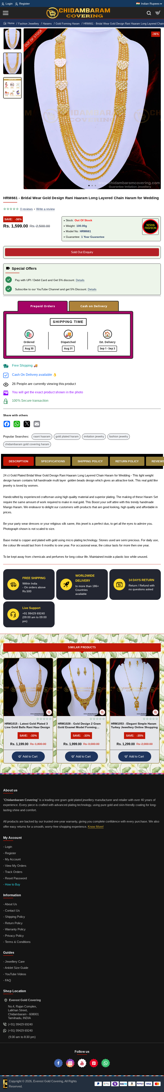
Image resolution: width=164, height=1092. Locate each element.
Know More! (96, 826)
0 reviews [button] (26, 209)
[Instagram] (70, 1063)
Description (18, 461)
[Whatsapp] (105, 1063)
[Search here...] (148, 13)
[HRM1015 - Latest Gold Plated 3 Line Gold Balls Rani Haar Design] (28, 687)
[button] (89, 185)
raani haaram (41, 436)
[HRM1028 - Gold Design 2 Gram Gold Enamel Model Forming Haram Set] (81, 687)
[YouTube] (82, 1063)
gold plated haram (67, 436)
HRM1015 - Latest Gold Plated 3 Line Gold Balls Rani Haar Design (27, 725)
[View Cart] (157, 13)
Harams (47, 23)
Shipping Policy (90, 461)
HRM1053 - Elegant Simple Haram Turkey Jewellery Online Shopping (134, 725)
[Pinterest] (93, 1063)
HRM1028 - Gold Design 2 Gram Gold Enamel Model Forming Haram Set (79, 725)
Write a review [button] (45, 209)
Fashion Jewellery (28, 23)
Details (80, 280)
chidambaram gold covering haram (27, 444)
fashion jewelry (118, 436)
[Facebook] (58, 1063)
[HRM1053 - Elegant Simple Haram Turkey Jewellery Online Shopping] (134, 687)
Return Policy (127, 461)
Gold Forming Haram (68, 23)
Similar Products (82, 647)
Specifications (53, 461)
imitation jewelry (94, 436)
